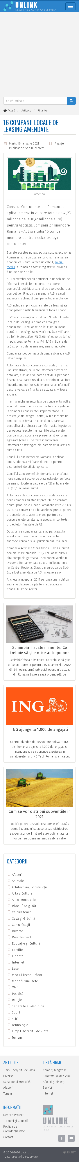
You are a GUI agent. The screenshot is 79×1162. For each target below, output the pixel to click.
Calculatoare (21, 912)
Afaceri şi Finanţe (54, 1082)
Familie (17, 950)
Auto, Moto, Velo (23, 900)
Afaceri (16, 875)
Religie (16, 1000)
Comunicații (20, 925)
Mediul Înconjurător (26, 975)
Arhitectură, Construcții (29, 887)
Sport (15, 1012)
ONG (14, 987)
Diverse (17, 931)
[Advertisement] (39, 55)
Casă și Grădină (23, 919)
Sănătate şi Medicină (57, 1076)
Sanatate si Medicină (27, 1006)
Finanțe (59, 143)
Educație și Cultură (25, 943)
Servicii (47, 1088)
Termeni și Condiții (15, 1121)
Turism (16, 1037)
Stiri (14, 1019)
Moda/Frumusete (24, 981)
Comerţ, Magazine (55, 1070)
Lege (15, 969)
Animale (17, 881)
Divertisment (21, 937)
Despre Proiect (13, 1115)
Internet (17, 962)
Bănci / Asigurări (24, 906)
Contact (8, 1137)
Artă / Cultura (21, 893)
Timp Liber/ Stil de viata (30, 1031)
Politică (17, 994)
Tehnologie (19, 1025)
